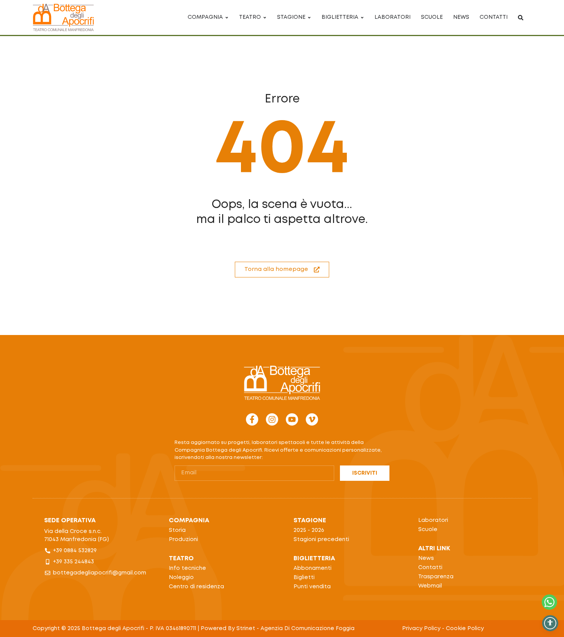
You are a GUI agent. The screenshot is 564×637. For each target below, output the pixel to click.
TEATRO (181, 558)
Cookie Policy (465, 628)
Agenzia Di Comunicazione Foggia (308, 628)
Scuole (427, 529)
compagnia (189, 520)
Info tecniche (187, 568)
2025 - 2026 (309, 530)
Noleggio (181, 577)
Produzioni (183, 539)
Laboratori (433, 520)
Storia (177, 530)
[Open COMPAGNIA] (227, 17)
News (426, 558)
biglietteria (314, 558)
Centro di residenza (196, 586)
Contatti (430, 567)
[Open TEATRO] (265, 17)
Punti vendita (312, 586)
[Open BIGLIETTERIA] (362, 17)
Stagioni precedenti (321, 539)
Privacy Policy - (424, 628)
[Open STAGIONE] (309, 17)
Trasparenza (436, 576)
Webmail (430, 586)
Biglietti (304, 577)
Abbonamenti (312, 568)
